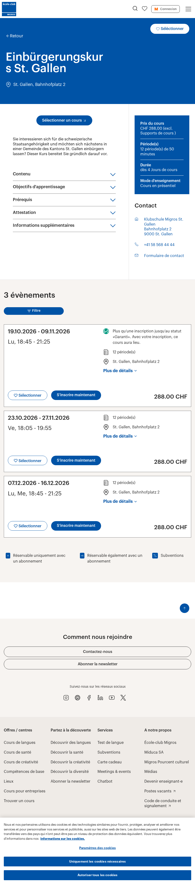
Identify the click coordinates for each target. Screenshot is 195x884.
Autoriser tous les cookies (97, 875)
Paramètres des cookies (97, 847)
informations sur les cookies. (62, 838)
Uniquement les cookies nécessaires (97, 861)
